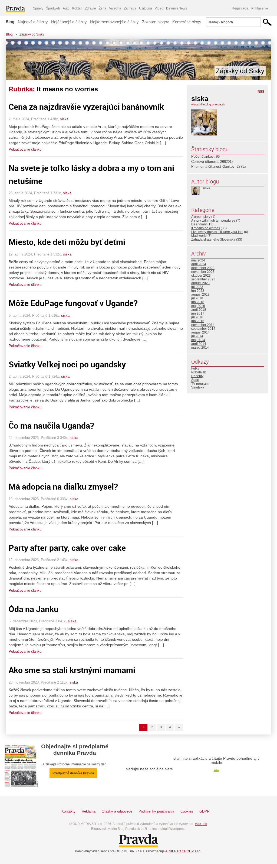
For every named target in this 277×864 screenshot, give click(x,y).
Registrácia (240, 8)
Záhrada (130, 8)
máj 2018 (198, 306)
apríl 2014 (198, 344)
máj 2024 (198, 260)
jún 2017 (197, 313)
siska (64, 119)
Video (159, 8)
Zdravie (90, 8)
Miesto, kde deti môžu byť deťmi (67, 241)
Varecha (115, 8)
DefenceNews (176, 8)
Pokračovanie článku (25, 149)
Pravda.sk (198, 372)
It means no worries (205, 228)
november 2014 (203, 325)
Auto (66, 8)
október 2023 (201, 275)
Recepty (197, 376)
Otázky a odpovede (117, 811)
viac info (201, 824)
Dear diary (199, 224)
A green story (200, 217)
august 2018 (200, 294)
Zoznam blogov (155, 21)
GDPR (204, 811)
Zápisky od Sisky (31, 34)
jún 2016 (197, 321)
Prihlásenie (259, 8)
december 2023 (203, 268)
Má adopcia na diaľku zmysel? (63, 486)
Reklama (88, 811)
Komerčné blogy (186, 21)
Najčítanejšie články (69, 21)
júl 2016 (197, 317)
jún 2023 (197, 291)
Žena (102, 8)
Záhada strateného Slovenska (213, 239)
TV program (200, 384)
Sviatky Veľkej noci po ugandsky (67, 364)
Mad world (199, 236)
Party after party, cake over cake (67, 547)
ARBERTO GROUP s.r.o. (183, 851)
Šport (195, 380)
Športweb (53, 8)
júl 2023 (197, 287)
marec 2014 (200, 348)
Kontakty (68, 811)
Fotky (195, 368)
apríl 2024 (198, 264)
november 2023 (203, 272)
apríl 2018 (198, 310)
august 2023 (200, 283)
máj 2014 (198, 340)
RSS (261, 91)
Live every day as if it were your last (217, 232)
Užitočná (145, 8)
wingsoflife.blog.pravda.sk (208, 104)
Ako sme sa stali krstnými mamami (72, 669)
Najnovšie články (33, 21)
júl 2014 (197, 336)
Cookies (186, 811)
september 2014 (203, 329)
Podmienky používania (156, 811)
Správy (38, 8)
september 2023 (203, 279)
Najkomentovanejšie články (114, 21)
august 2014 (200, 332)
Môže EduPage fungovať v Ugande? (73, 303)
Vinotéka (197, 387)
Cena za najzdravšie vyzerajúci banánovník (86, 106)
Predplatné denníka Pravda (73, 773)
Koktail (77, 8)
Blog (10, 22)
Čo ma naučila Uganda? (51, 425)
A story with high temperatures (213, 220)
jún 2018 (197, 302)
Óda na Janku (33, 608)
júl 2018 (197, 298)
